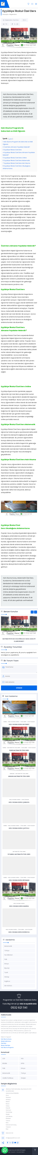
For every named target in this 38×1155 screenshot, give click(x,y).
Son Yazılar (31, 721)
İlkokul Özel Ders (5, 1045)
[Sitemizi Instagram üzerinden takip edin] (11, 1141)
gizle (10, 139)
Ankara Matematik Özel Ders (19, 776)
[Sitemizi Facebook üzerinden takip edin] (6, 1141)
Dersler (12, 773)
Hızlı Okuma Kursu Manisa (19, 906)
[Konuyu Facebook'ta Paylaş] (12, 24)
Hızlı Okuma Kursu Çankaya (19, 802)
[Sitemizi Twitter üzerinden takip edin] (9, 1141)
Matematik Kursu (6, 1041)
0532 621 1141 (19, 1008)
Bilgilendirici (13, 14)
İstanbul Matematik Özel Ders (19, 854)
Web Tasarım (12, 1152)
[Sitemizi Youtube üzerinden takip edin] (14, 1141)
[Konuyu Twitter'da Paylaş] (15, 24)
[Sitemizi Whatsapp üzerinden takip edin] (17, 1141)
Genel (5, 721)
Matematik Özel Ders (13, 747)
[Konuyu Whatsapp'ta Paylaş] (17, 24)
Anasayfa (5, 14)
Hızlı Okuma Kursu (13, 721)
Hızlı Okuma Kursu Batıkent (19, 724)
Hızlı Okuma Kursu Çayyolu (19, 828)
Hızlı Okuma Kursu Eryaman (19, 880)
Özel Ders (16, 20)
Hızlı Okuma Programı (7, 1047)
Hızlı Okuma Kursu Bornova (19, 932)
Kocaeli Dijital (20, 1152)
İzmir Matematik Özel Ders (19, 750)
